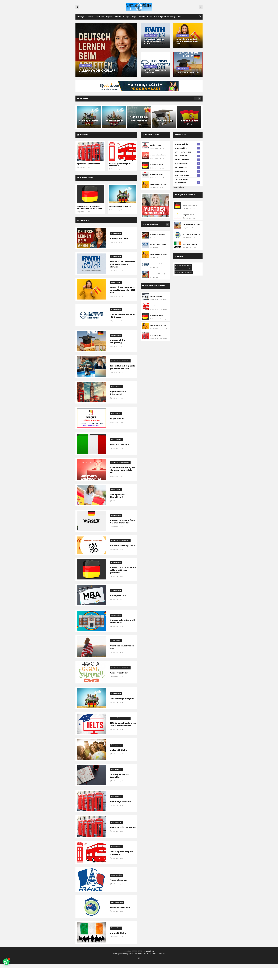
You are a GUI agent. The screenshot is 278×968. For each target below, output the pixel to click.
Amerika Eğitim (115, 641)
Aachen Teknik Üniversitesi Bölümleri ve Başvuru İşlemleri (154, 41)
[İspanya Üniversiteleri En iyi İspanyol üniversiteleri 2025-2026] (145, 185)
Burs (179, 17)
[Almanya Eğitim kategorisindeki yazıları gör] (89, 117)
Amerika (90, 17)
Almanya (80, 17)
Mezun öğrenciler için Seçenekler (119, 775)
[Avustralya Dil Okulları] (177, 235)
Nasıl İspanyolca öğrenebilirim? (117, 495)
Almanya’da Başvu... (157, 174)
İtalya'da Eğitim (116, 439)
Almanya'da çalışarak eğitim (183, 269)
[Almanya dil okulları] (145, 235)
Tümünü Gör (167, 224)
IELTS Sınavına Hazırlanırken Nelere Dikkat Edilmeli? (123, 724)
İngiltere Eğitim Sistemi (120, 801)
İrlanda (118, 17)
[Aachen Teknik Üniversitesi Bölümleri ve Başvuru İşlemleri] (145, 245)
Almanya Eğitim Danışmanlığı (183, 272)
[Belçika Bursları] (145, 146)
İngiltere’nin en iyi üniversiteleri (118, 392)
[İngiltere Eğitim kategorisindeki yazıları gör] (114, 117)
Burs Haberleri (115, 413)
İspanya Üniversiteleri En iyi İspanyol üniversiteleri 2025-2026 (187, 41)
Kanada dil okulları (141, 954)
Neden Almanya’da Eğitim (120, 206)
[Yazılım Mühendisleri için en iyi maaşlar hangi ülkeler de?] (145, 156)
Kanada (142, 17)
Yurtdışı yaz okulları (119, 673)
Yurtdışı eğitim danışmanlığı (123, 954)
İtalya (134, 17)
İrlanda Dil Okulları (118, 933)
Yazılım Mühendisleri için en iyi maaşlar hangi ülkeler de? (122, 470)
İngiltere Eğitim (116, 386)
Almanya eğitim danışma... (159, 274)
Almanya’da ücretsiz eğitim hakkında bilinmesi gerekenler (89, 207)
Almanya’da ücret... (157, 165)
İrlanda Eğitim (115, 928)
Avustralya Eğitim (117, 902)
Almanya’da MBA (118, 595)
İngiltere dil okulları (157, 954)
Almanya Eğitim (85, 66)
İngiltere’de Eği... (155, 335)
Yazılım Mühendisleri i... (158, 155)
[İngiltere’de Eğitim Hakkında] (145, 336)
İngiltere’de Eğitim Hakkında (88, 164)
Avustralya (100, 17)
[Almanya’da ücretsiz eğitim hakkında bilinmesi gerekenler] (145, 165)
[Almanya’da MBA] (145, 297)
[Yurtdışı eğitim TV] (139, 7)
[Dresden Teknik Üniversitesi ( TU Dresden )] (145, 265)
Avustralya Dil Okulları (120, 907)
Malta (149, 17)
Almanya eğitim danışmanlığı (187, 72)
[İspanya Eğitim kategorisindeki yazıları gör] (189, 117)
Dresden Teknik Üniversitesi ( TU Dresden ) (122, 315)
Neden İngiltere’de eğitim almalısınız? (120, 165)
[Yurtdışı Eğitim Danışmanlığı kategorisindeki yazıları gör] (139, 117)
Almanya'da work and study (183, 265)
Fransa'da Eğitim (116, 875)
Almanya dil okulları (97, 70)
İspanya (126, 17)
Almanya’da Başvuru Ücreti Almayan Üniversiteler (122, 521)
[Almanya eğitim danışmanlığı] (145, 274)
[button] (196, 98)
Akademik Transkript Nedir (122, 546)
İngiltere (109, 17)
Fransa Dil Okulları (118, 880)
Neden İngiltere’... (156, 306)
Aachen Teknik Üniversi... (158, 244)
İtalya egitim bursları (119, 444)
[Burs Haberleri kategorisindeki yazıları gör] (164, 117)
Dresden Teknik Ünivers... (158, 264)
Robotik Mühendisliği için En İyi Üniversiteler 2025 (122, 367)
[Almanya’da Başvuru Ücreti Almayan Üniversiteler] (145, 175)
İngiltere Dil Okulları (119, 750)
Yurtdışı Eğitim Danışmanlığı (164, 17)
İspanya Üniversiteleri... (158, 184)
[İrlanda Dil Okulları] (177, 245)
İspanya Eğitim (182, 35)
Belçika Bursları (117, 418)
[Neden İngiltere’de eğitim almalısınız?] (145, 306)
